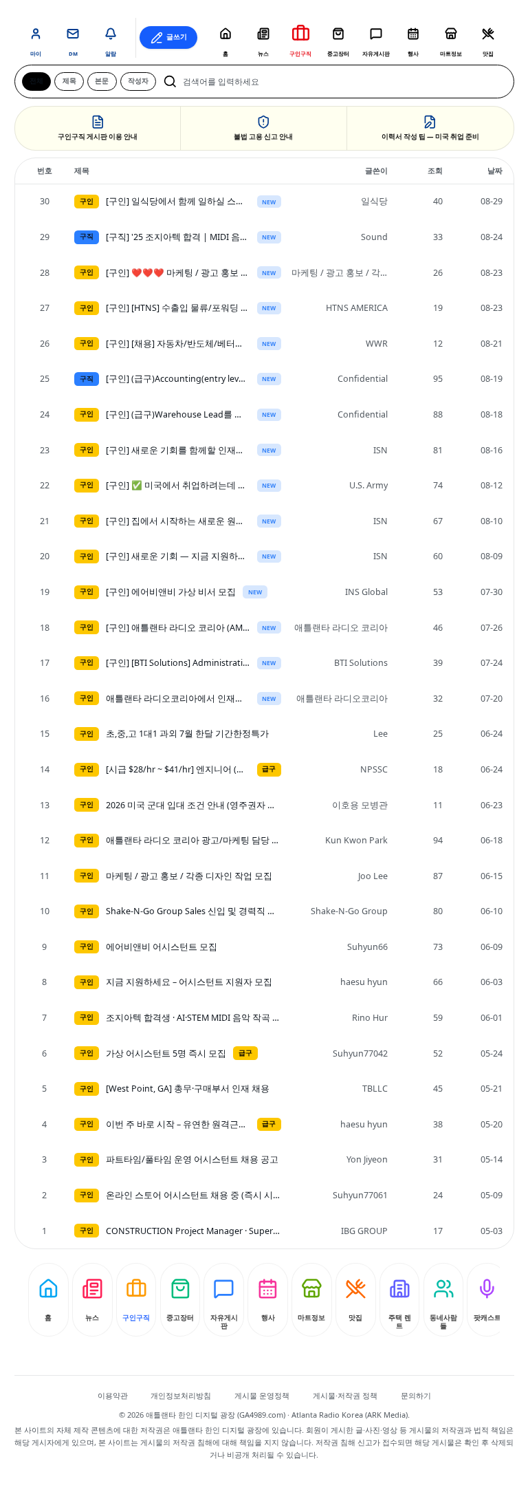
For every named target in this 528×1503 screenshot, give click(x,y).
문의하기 (416, 1395)
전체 (36, 80)
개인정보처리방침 (181, 1395)
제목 (69, 80)
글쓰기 (176, 36)
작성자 (138, 80)
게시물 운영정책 (261, 1395)
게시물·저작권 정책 (345, 1395)
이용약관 (113, 1395)
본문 (102, 80)
